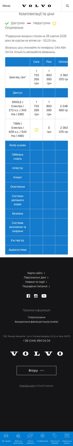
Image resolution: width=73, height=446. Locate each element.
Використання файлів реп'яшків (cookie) (36, 321)
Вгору (34, 370)
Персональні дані (35, 277)
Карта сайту (35, 273)
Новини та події (35, 282)
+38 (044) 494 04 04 (36, 340)
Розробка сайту (28, 385)
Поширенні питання (35, 286)
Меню (6, 6)
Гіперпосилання (36, 317)
